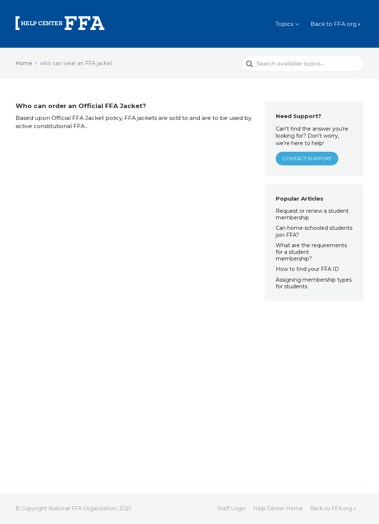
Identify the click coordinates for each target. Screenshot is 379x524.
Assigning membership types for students (314, 283)
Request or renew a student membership (312, 214)
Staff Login (231, 508)
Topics (284, 23)
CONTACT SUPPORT (307, 158)
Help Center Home (278, 508)
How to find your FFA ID (307, 269)
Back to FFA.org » (335, 23)
